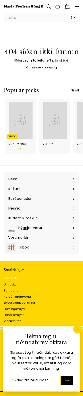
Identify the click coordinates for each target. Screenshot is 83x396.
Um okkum (12, 284)
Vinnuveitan (12, 321)
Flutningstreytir (15, 309)
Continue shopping (41, 67)
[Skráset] (67, 380)
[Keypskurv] (67, 6)
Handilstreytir (14, 315)
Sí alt (75, 90)
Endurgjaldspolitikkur (19, 303)
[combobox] (41, 17)
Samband (11, 290)
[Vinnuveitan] (57, 6)
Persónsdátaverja (17, 297)
